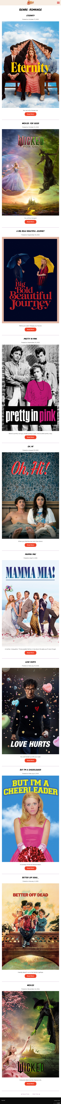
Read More (30, 114)
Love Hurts (30, 662)
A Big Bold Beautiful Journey (30, 231)
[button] (58, 3)
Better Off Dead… (30, 877)
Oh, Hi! (30, 446)
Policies (3, 1100)
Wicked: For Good (30, 123)
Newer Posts (25, 1094)
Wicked (30, 985)
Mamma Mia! (30, 554)
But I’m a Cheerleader (30, 769)
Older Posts (36, 1094)
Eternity (30, 15)
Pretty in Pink (30, 338)
